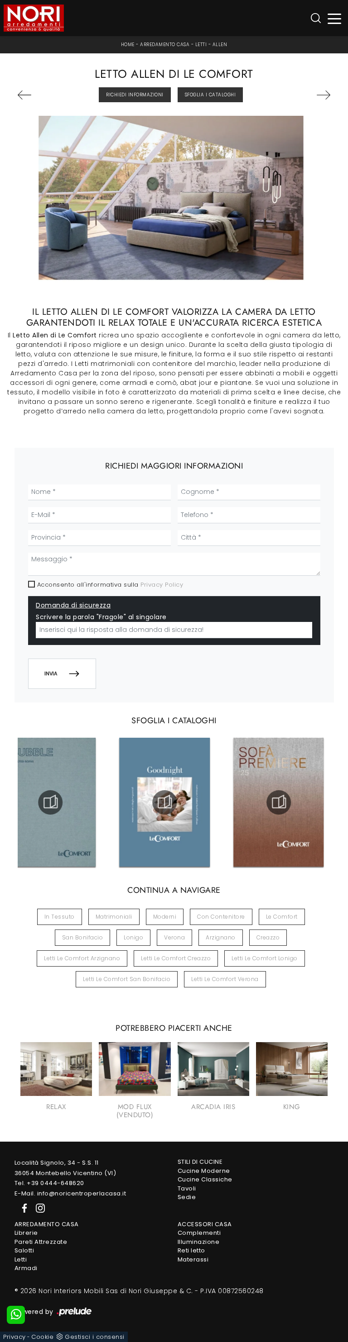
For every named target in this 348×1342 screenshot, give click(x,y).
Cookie (42, 1337)
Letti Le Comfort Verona (225, 979)
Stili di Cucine (200, 1161)
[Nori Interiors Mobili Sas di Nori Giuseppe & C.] (34, 18)
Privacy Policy (161, 584)
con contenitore (221, 916)
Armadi (26, 1268)
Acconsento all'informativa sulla (110, 584)
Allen (220, 44)
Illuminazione (199, 1242)
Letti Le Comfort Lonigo (265, 958)
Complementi (199, 1232)
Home (128, 44)
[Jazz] (307, 95)
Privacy (14, 1337)
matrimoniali (114, 916)
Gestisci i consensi (95, 1337)
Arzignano (221, 937)
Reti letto (191, 1250)
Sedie (187, 1197)
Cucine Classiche (205, 1179)
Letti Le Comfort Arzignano (82, 958)
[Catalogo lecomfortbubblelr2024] (50, 802)
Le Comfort (282, 916)
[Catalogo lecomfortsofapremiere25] (278, 802)
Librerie (26, 1232)
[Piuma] (41, 95)
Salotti (24, 1250)
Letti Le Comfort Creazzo (176, 958)
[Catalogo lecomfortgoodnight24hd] (164, 802)
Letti (201, 44)
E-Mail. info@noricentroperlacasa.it (70, 1193)
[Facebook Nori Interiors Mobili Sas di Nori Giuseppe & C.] (22, 1208)
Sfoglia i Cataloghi (210, 94)
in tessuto (59, 916)
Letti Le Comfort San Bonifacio (126, 979)
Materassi (193, 1259)
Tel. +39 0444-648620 (49, 1183)
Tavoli (187, 1188)
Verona (174, 937)
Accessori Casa (205, 1224)
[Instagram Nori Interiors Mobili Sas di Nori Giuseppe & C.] (37, 1208)
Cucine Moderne (204, 1171)
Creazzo (268, 937)
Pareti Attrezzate (41, 1242)
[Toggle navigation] (334, 18)
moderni (165, 916)
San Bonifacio (82, 937)
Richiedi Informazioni (135, 94)
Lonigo (133, 937)
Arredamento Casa (164, 44)
